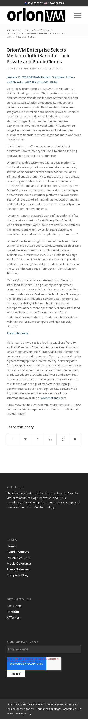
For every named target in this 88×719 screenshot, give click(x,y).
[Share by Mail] (75, 439)
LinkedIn (13, 611)
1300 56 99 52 (35, 3)
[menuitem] (75, 15)
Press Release (31, 68)
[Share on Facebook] (13, 439)
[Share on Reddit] (63, 439)
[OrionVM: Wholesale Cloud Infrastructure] (36, 15)
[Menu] (75, 15)
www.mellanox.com (53, 398)
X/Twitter (14, 617)
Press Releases (18, 569)
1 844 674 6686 (56, 3)
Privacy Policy (23, 713)
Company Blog (17, 575)
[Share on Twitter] (25, 439)
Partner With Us (18, 557)
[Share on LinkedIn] (50, 439)
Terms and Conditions (48, 708)
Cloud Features (18, 552)
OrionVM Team (53, 68)
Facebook (14, 605)
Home (11, 546)
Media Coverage (19, 563)
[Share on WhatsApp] (38, 439)
